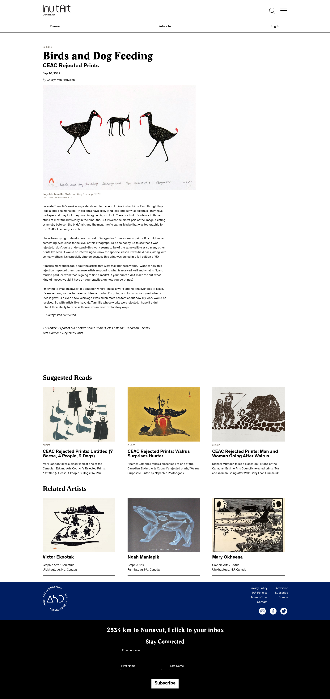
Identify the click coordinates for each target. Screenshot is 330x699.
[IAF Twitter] (283, 608)
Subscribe (165, 26)
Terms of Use (259, 595)
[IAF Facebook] (273, 608)
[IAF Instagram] (262, 608)
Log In (275, 26)
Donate (55, 26)
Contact (262, 600)
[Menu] (283, 10)
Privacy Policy (258, 586)
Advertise (282, 586)
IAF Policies (259, 590)
